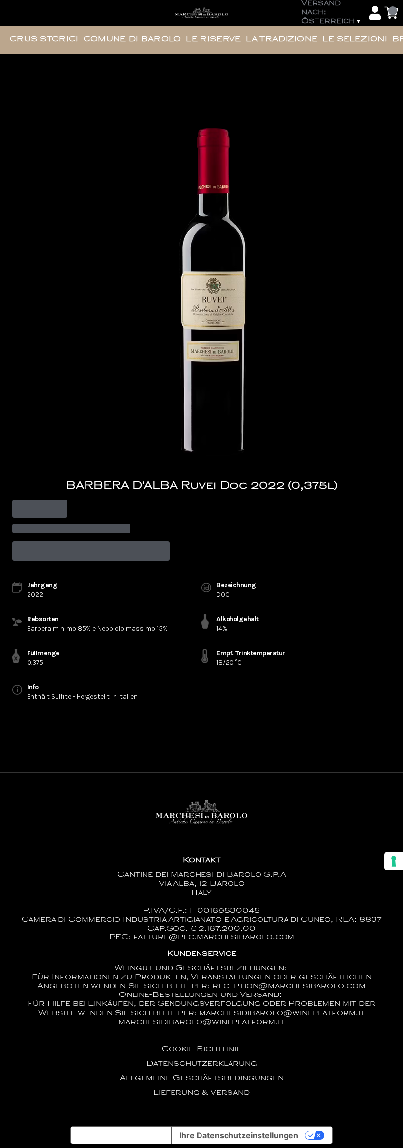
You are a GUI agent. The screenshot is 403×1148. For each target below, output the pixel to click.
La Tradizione (281, 39)
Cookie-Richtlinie (201, 1049)
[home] (201, 12)
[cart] (391, 13)
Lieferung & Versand (201, 1093)
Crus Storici (44, 39)
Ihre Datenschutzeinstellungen (238, 1135)
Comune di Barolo (132, 39)
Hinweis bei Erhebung (121, 1135)
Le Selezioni (354, 39)
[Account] (375, 13)
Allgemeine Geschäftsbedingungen (202, 1078)
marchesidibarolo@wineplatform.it (201, 1022)
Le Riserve (213, 39)
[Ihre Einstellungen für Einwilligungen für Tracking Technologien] (393, 861)
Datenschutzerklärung (201, 1064)
